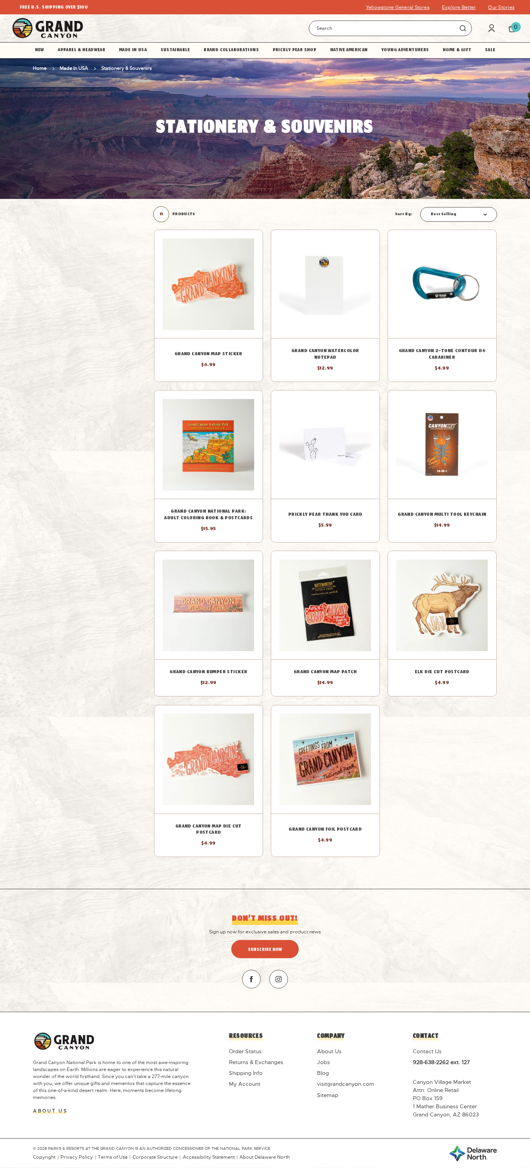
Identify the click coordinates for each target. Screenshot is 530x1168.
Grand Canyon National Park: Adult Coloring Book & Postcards (208, 515)
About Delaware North (264, 1157)
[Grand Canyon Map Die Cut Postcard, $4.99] (208, 759)
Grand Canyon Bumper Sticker (208, 672)
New (39, 50)
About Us (329, 1051)
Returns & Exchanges (256, 1062)
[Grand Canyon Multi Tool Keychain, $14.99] (442, 444)
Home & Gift (457, 50)
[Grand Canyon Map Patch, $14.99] (325, 605)
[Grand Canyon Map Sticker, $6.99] (208, 284)
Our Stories (501, 7)
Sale (490, 50)
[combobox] (459, 214)
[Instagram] (278, 979)
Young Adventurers (405, 50)
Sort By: (404, 214)
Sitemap (327, 1095)
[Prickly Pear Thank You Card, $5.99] (325, 444)
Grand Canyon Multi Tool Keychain (442, 515)
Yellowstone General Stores (398, 7)
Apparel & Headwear (81, 50)
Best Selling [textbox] (443, 214)
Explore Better (459, 7)
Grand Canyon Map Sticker (208, 354)
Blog (323, 1073)
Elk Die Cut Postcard (442, 672)
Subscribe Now (265, 950)
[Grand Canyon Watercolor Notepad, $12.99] (325, 284)
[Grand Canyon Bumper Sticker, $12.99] (208, 605)
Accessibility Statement (209, 1157)
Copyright (44, 1157)
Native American (349, 50)
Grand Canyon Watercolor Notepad (325, 354)
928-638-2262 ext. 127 (441, 1062)
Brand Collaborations (231, 50)
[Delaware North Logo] (473, 1152)
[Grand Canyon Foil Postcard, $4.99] (325, 759)
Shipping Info (246, 1073)
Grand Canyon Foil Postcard (325, 830)
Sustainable (175, 50)
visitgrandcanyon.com (345, 1083)
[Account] (491, 28)
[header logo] (48, 28)
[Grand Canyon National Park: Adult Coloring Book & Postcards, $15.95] (208, 444)
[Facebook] (251, 979)
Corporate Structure (155, 1157)
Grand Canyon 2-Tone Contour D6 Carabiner (442, 354)
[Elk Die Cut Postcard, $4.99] (442, 605)
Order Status (245, 1051)
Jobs (323, 1062)
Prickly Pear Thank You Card (325, 515)
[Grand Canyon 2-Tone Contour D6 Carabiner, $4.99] (442, 284)
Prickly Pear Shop (295, 50)
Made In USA (133, 50)
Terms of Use (113, 1157)
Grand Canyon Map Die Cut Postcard (208, 830)
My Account (244, 1083)
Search (462, 28)
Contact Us (427, 1051)
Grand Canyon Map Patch (325, 672)
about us (50, 1111)
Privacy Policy (77, 1157)
